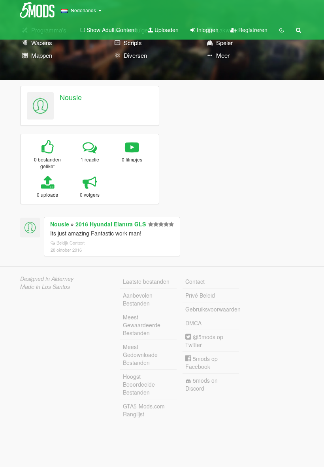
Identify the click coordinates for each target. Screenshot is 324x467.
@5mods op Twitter (204, 341)
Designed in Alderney (46, 279)
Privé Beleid (200, 295)
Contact (195, 281)
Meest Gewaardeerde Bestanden (141, 325)
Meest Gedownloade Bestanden (140, 354)
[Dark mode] (281, 30)
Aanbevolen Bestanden (138, 299)
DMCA (193, 323)
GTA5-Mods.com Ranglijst (144, 410)
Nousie (71, 97)
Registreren (252, 30)
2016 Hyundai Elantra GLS (110, 224)
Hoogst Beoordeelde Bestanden (139, 384)
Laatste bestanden (146, 281)
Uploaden (166, 30)
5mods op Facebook (201, 362)
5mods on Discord (201, 384)
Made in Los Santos (45, 286)
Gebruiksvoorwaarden (212, 309)
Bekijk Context (71, 242)
